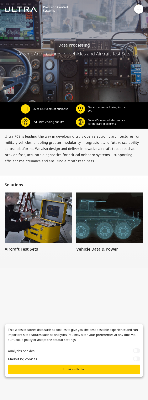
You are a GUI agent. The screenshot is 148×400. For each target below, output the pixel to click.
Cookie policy (23, 340)
